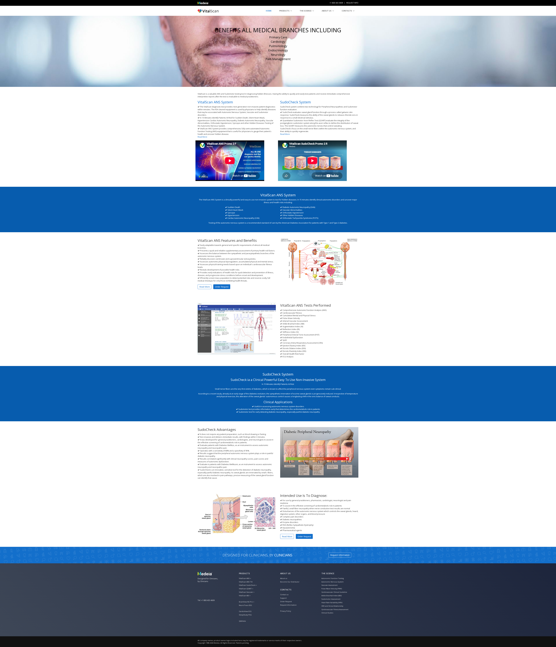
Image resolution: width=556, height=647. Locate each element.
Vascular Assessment (329, 585)
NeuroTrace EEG (245, 605)
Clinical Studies (327, 613)
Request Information (340, 555)
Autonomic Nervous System (332, 582)
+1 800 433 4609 (208, 600)
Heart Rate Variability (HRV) (331, 602)
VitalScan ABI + (244, 595)
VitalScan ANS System (215, 102)
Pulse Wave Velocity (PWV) (331, 588)
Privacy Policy (285, 611)
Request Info (352, 3)
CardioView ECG (245, 611)
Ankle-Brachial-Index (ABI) (331, 595)
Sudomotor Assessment (330, 599)
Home (268, 10)
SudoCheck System (295, 102)
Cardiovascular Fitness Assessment (334, 609)
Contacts (347, 10)
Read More (202, 137)
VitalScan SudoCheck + (248, 585)
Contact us (284, 594)
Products (284, 10)
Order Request (222, 286)
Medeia (217, 643)
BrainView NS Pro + (246, 602)
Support (283, 598)
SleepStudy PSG (245, 615)
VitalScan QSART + (246, 588)
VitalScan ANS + (245, 578)
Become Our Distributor (289, 582)
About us (326, 10)
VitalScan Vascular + (246, 592)
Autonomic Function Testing (332, 578)
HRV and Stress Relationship (332, 606)
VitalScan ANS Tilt (246, 582)
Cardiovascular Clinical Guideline (334, 592)
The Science (305, 10)
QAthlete (242, 621)
